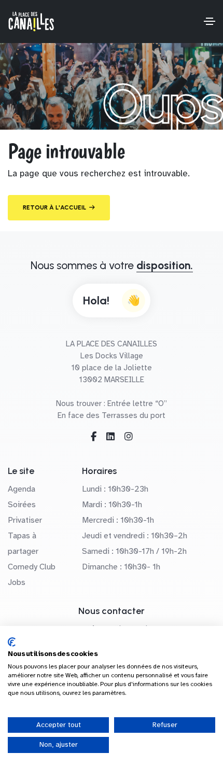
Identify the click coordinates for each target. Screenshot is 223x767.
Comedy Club (31, 567)
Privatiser (25, 520)
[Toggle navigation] (209, 21)
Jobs (16, 582)
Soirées (22, 504)
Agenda (21, 489)
